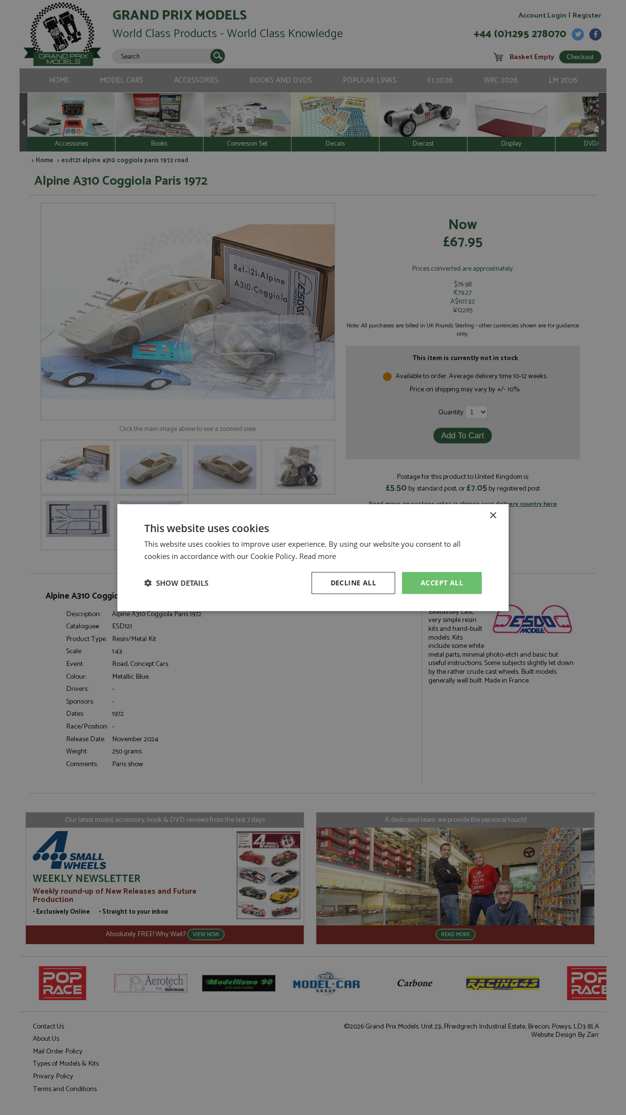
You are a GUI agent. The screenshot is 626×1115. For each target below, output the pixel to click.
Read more (317, 556)
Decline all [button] (353, 582)
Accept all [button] (442, 582)
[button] (176, 583)
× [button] (492, 515)
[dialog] (313, 557)
